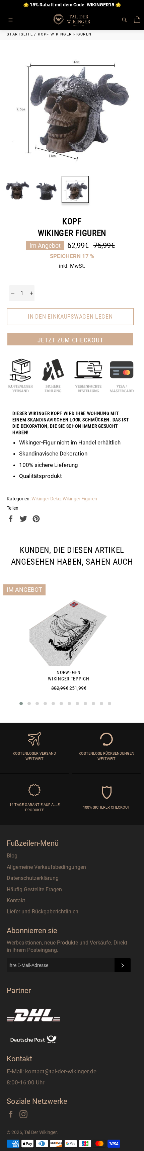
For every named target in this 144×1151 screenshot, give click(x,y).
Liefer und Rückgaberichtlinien (42, 911)
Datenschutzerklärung (33, 878)
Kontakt (16, 900)
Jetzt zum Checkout (70, 340)
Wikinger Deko (46, 498)
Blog (12, 855)
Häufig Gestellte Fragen (34, 889)
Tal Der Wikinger (40, 1132)
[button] (21, 703)
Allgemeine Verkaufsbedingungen (46, 867)
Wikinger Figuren (80, 498)
